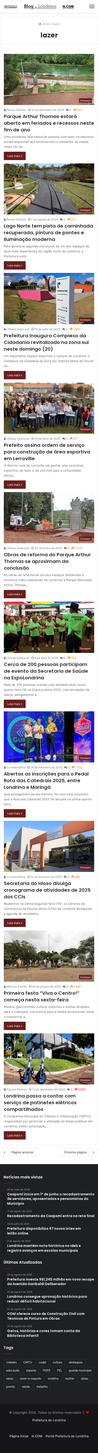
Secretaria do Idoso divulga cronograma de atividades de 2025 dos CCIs (47, 890)
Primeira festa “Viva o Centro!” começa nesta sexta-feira (41, 996)
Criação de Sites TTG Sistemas (49, 1428)
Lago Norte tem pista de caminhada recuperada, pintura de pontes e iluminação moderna (48, 233)
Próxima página (75, 1152)
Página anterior (22, 1152)
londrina (53, 1378)
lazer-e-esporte (30, 1378)
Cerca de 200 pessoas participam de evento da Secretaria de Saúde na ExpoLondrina (46, 671)
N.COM (37, 1436)
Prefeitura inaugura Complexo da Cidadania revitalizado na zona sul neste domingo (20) (46, 342)
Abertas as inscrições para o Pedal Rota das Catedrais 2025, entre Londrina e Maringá (46, 781)
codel (42, 1362)
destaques (76, 1362)
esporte (31, 1370)
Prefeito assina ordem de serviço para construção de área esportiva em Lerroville (47, 452)
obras (84, 1378)
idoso (9, 1378)
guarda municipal (80, 1370)
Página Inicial (19, 1436)
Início (45, 24)
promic (10, 1386)
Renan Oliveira (16, 110)
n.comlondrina (15, 767)
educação (13, 1370)
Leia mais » (14, 156)
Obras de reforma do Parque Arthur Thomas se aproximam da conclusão (47, 561)
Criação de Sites (49, 1444)
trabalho (42, 1386)
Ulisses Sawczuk (17, 329)
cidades (11, 1362)
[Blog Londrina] (39, 6)
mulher (69, 1378)
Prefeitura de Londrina (49, 1420)
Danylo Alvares (16, 1089)
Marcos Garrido (16, 986)
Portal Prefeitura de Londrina (67, 1436)
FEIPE (46, 1370)
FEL (59, 1370)
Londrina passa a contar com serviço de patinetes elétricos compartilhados (40, 1103)
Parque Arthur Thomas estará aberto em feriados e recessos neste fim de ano (49, 123)
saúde (26, 1386)
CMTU (27, 1362)
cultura (57, 1362)
